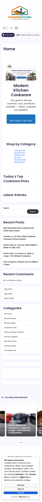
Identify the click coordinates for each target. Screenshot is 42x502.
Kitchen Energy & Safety (14, 332)
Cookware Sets (19, 150)
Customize (20, 485)
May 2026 (8, 289)
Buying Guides (10, 323)
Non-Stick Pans (19, 153)
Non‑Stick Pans (10, 341)
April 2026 (8, 294)
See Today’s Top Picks (21, 120)
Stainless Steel (19, 155)
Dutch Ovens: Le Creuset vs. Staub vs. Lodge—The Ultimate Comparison (20, 429)
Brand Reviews (19, 162)
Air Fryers (17, 157)
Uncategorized (10, 350)
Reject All (21, 489)
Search (6, 208)
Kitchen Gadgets (20, 159)
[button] (5, 28)
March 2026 (9, 298)
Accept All (20, 493)
